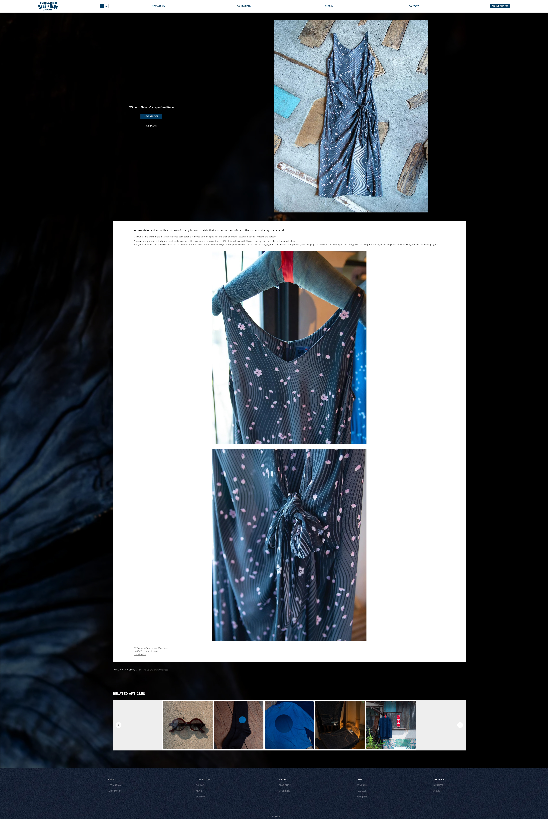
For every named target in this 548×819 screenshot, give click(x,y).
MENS (199, 791)
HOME (116, 670)
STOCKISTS (284, 791)
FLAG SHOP (285, 785)
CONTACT (414, 6)
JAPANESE (438, 785)
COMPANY (361, 785)
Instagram (361, 796)
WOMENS (200, 796)
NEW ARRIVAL (159, 6)
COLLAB (200, 785)
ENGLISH (437, 791)
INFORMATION (115, 791)
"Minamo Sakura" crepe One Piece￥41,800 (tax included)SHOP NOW (151, 651)
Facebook (361, 791)
